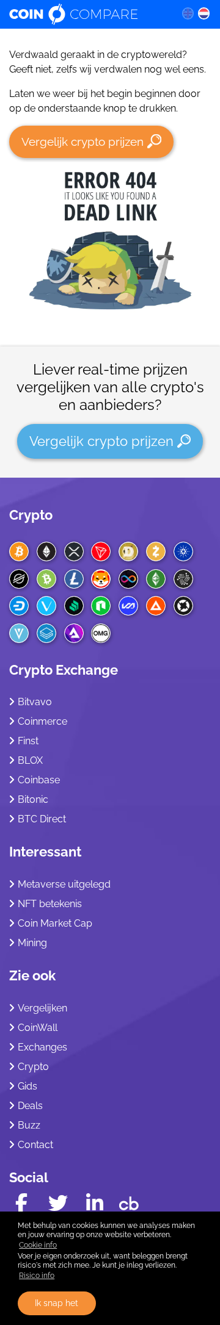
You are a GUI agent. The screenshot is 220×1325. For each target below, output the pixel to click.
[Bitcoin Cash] (46, 579)
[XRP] (74, 551)
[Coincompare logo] (86, 14)
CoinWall (37, 1027)
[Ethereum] (46, 551)
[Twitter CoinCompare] (58, 1203)
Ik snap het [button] (56, 1303)
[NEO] (101, 606)
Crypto (31, 515)
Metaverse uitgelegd (64, 884)
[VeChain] (46, 606)
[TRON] (101, 551)
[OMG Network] (101, 633)
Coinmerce (42, 721)
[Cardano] (183, 551)
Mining (32, 943)
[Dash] (19, 606)
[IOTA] (183, 579)
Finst (28, 741)
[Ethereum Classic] (156, 579)
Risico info (36, 1275)
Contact (35, 1145)
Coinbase (39, 780)
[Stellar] (19, 579)
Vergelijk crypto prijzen (82, 141)
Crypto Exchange (63, 670)
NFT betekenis (50, 904)
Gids (27, 1086)
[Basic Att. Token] (156, 606)
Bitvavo (35, 702)
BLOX (30, 760)
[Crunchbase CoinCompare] (129, 1200)
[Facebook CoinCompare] (21, 1203)
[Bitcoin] (19, 551)
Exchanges (42, 1047)
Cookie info (38, 1245)
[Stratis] (46, 633)
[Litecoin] (74, 579)
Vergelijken (42, 1008)
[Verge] (19, 633)
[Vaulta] (128, 606)
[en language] (187, 12)
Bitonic (33, 799)
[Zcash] (156, 551)
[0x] (183, 606)
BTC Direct (42, 819)
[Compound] (74, 606)
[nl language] (204, 12)
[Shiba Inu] (101, 579)
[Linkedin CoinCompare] (94, 1203)
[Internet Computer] (128, 579)
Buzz (29, 1125)
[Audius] (74, 633)
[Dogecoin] (128, 551)
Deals (30, 1105)
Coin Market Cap (55, 923)
